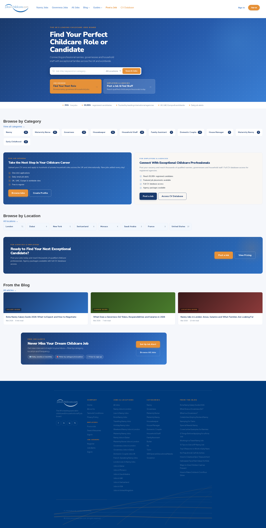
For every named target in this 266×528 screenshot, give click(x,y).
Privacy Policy (92, 417)
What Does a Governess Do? (191, 409)
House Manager (153, 425)
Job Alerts (91, 448)
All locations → (10, 221)
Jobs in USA (118, 486)
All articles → (9, 290)
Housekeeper (152, 421)
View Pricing (245, 255)
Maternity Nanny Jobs (122, 434)
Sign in (241, 8)
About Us (91, 409)
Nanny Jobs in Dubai (121, 438)
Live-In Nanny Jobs (121, 413)
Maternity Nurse (153, 413)
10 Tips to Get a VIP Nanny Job (192, 445)
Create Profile (40, 193)
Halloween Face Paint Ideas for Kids (194, 461)
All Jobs (116, 405)
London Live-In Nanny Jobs (124, 462)
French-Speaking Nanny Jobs (125, 458)
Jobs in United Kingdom (123, 490)
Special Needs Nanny (189, 425)
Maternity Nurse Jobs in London (126, 442)
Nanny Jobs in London (122, 409)
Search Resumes (94, 430)
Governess (151, 409)
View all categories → (14, 126)
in (64, 423)
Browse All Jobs (148, 352)
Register (90, 444)
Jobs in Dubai (118, 466)
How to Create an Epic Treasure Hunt (195, 457)
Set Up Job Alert (148, 344)
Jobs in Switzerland (121, 482)
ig (69, 423)
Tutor (149, 450)
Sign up (254, 8)
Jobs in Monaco (119, 470)
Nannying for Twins (187, 421)
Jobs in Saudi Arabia (121, 474)
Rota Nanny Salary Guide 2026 (192, 405)
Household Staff (154, 434)
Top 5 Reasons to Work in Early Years (195, 449)
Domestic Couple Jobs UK (124, 454)
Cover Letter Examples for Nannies (194, 429)
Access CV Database (172, 196)
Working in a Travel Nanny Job (192, 441)
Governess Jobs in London (124, 446)
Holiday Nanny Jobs (121, 425)
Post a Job (148, 196)
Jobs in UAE (118, 478)
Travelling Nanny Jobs (122, 421)
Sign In (90, 435)
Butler (149, 442)
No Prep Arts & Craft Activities (192, 453)
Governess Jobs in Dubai (123, 450)
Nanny (149, 405)
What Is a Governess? (189, 413)
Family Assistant (153, 438)
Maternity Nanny (153, 417)
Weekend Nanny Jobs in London (126, 429)
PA (148, 446)
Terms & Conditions (95, 413)
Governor (151, 458)
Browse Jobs (18, 193)
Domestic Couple (154, 429)
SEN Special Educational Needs (160, 454)
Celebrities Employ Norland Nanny (194, 417)
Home (89, 405)
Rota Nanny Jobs (120, 417)
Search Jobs (131, 71)
